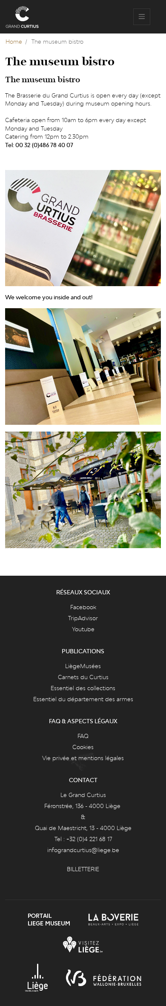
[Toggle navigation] (141, 16)
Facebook (83, 607)
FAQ (83, 736)
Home (14, 41)
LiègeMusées (83, 666)
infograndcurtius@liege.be (83, 850)
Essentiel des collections (83, 688)
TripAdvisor (83, 618)
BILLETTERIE (83, 869)
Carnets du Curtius (83, 677)
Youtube (83, 629)
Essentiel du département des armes (83, 699)
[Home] (22, 17)
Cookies (83, 747)
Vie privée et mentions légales (83, 758)
